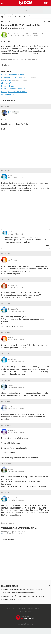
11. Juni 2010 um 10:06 (16, 409)
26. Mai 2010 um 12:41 (15, 287)
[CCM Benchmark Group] (25, 618)
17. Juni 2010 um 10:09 (16, 433)
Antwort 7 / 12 (7, 354)
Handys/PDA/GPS (21, 17)
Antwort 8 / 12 (7, 380)
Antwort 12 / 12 (7, 493)
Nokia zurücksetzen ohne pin (13, 89)
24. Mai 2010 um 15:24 (15, 234)
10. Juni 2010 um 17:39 (16, 361)
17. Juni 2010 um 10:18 (30, 36)
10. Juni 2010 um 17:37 (16, 340)
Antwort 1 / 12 (7, 106)
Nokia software (7, 86)
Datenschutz (22, 608)
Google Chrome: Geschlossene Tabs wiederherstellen (22, 589)
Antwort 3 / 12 (7, 253)
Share (6, 65)
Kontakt (31, 608)
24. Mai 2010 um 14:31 (15, 114)
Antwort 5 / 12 (7, 304)
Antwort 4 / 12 (7, 280)
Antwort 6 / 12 (7, 332)
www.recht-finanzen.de (25, 624)
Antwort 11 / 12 (7, 464)
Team (9, 608)
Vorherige (7, 21)
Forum (9, 17)
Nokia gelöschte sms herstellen (14, 92)
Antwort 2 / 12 (7, 170)
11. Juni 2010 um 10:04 (16, 387)
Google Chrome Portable (12, 599)
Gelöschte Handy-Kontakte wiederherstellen (19, 593)
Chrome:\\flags (7, 83)
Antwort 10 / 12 (7, 425)
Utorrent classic (7, 94)
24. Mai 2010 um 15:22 (15, 178)
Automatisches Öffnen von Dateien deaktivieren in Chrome (24, 596)
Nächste (44, 21)
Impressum (39, 608)
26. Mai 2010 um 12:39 (15, 261)
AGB (14, 608)
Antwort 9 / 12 (7, 401)
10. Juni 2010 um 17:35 (16, 311)
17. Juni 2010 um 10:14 (16, 471)
